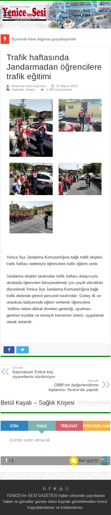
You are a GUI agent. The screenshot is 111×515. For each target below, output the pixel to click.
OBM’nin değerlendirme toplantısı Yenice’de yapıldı (74, 385)
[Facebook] (49, 488)
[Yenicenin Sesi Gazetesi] (55, 14)
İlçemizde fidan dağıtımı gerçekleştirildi (44, 39)
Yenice (30, 89)
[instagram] (67, 488)
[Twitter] (54, 488)
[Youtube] (61, 488)
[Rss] (44, 488)
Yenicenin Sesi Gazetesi (28, 86)
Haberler (18, 89)
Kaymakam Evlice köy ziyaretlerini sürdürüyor (33, 372)
